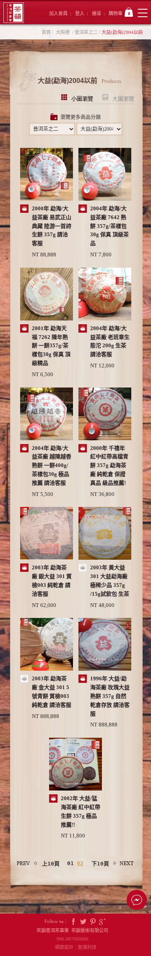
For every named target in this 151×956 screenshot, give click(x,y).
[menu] (142, 12)
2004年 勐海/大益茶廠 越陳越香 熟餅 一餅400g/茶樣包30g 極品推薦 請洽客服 (51, 465)
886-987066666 (76, 938)
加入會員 (58, 13)
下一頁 (123, 863)
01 (70, 863)
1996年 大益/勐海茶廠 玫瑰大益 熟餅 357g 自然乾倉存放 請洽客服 (110, 695)
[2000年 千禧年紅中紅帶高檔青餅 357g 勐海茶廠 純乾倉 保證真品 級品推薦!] (104, 415)
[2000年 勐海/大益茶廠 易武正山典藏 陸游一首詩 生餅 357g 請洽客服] (46, 175)
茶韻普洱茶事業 (13, 12)
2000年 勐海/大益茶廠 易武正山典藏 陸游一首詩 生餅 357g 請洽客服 (51, 225)
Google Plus (102, 921)
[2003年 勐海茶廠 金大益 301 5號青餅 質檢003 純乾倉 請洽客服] (46, 645)
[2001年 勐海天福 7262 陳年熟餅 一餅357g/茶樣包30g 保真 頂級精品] (46, 295)
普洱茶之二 (86, 32)
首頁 (46, 32)
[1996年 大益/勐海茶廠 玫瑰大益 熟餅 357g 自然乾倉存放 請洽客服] (104, 645)
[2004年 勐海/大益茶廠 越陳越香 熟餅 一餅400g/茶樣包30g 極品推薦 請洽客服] (46, 415)
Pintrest (93, 921)
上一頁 (27, 863)
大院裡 (63, 32)
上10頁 (51, 863)
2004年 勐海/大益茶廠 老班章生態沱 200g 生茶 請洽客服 (110, 341)
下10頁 (100, 863)
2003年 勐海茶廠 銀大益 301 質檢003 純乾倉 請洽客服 (52, 580)
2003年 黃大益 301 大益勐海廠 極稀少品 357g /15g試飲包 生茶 (109, 580)
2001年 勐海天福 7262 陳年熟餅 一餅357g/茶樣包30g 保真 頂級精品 (51, 345)
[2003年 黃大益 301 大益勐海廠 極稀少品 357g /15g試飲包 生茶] (104, 534)
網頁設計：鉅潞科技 (75, 947)
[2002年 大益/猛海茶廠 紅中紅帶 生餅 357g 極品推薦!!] (75, 765)
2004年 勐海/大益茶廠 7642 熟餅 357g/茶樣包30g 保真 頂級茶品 (109, 225)
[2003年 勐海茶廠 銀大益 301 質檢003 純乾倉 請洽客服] (46, 534)
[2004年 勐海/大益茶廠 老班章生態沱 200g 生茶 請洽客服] (104, 295)
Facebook (73, 921)
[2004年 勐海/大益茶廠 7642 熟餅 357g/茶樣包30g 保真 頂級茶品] (104, 175)
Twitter (83, 921)
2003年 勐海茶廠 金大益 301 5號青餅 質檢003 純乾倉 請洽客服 (51, 691)
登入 (79, 13)
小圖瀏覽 (82, 98)
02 (80, 863)
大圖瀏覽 (123, 98)
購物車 (119, 13)
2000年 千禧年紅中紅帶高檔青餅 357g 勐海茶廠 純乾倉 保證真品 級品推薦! (109, 465)
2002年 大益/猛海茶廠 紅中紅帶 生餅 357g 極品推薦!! (80, 811)
